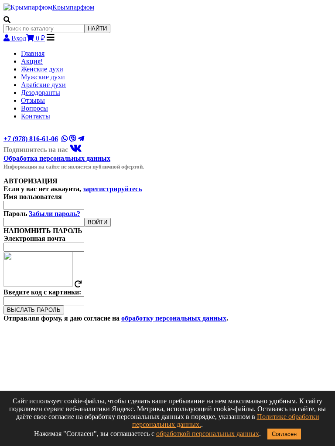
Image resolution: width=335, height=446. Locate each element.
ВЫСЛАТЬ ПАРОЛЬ (34, 310)
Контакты (35, 116)
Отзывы (33, 100)
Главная (32, 53)
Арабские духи (43, 84)
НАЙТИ (97, 28)
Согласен (284, 434)
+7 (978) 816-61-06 (30, 138)
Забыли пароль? (54, 213)
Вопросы (34, 108)
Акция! (32, 61)
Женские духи (42, 69)
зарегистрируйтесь (112, 189)
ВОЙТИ (97, 222)
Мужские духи (43, 77)
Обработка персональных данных (56, 158)
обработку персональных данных (173, 318)
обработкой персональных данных (207, 433)
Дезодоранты (40, 92)
